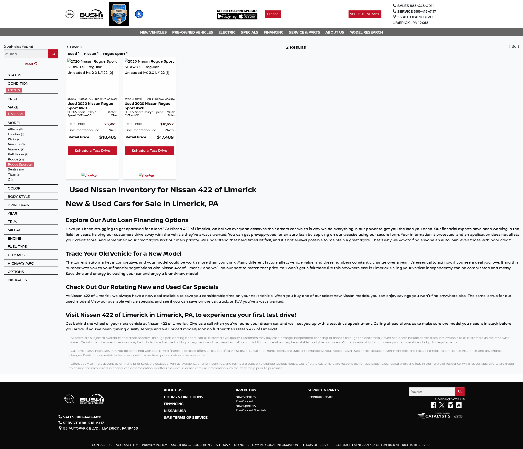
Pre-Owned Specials (251, 410)
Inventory (246, 390)
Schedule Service (320, 397)
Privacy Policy (155, 445)
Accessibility (127, 445)
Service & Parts (323, 390)
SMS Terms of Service (186, 417)
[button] (139, 14)
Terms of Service (317, 445)
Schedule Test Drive (92, 150)
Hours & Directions (183, 397)
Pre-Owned (244, 401)
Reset (29, 64)
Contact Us (102, 445)
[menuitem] (32, 90)
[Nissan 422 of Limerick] (83, 13)
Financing (174, 404)
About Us (173, 390)
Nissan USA (175, 411)
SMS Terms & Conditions (191, 445)
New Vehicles (246, 397)
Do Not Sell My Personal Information (266, 445)
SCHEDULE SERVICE (365, 14)
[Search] (53, 53)
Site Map (223, 445)
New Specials (246, 406)
